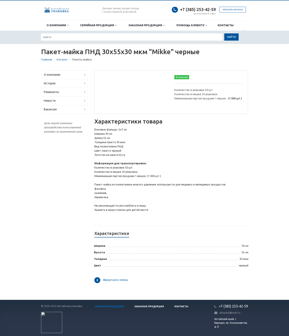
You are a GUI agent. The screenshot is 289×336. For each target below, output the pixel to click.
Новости (50, 100)
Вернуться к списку (115, 279)
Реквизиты (51, 92)
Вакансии (50, 109)
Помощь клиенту (191, 25)
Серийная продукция (97, 25)
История (49, 83)
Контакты (226, 25)
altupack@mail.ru (229, 312)
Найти (231, 37)
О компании (57, 25)
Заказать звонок (233, 9)
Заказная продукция (145, 25)
